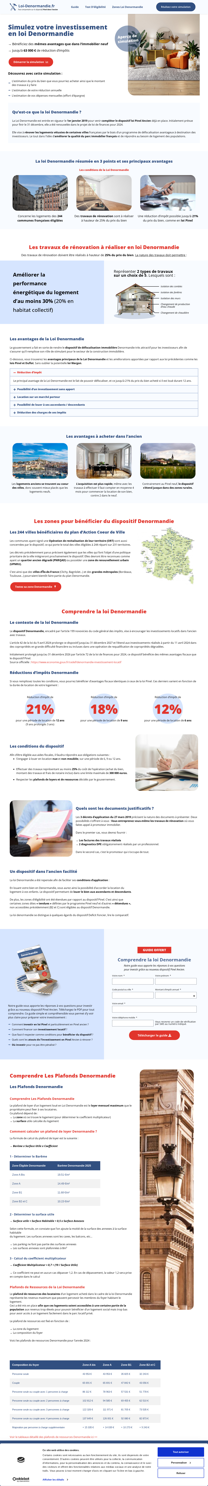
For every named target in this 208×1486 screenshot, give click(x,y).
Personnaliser (179, 1462)
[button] (104, 372)
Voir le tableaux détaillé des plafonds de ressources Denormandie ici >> (53, 1437)
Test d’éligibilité (95, 7)
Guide (75, 7)
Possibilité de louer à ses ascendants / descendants (51, 404)
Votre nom (117, 976)
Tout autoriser (181, 1452)
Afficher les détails (53, 1479)
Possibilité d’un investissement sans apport (46, 389)
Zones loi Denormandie (127, 7)
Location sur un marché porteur (38, 397)
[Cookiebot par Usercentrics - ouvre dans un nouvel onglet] (21, 1479)
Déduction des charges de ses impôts (41, 412)
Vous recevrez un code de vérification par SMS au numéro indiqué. (175, 1023)
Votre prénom (162, 976)
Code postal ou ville (121, 990)
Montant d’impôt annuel (167, 990)
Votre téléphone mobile (124, 1018)
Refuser (180, 1473)
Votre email (118, 1003)
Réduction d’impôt (29, 372)
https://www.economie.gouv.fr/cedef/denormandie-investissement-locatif (76, 662)
